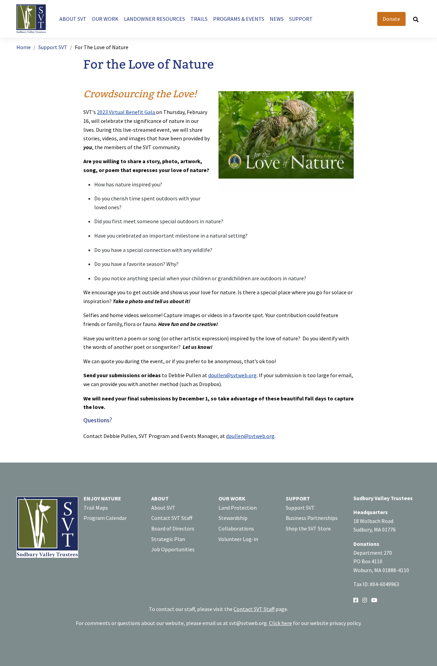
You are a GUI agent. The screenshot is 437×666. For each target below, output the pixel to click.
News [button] (277, 18)
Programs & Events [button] (238, 18)
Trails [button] (199, 18)
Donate (391, 18)
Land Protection (237, 507)
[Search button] (416, 19)
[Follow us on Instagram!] (364, 599)
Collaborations (236, 528)
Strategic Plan (168, 539)
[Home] (33, 18)
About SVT (163, 507)
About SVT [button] (72, 18)
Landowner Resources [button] (154, 18)
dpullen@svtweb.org (232, 375)
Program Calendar (105, 517)
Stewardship (233, 517)
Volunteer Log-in (238, 539)
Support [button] (301, 18)
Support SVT (52, 47)
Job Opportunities (173, 549)
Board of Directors (172, 528)
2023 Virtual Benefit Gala (126, 112)
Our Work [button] (105, 18)
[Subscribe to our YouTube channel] (374, 599)
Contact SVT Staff (171, 517)
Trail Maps (96, 507)
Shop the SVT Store (308, 528)
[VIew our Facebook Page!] (355, 599)
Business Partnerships (312, 517)
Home (23, 47)
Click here (280, 623)
